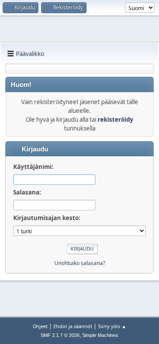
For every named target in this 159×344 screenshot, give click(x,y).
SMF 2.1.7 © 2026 (60, 335)
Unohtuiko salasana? (79, 263)
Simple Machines (100, 335)
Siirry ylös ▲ (112, 326)
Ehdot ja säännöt (72, 326)
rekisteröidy (115, 119)
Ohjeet (40, 326)
